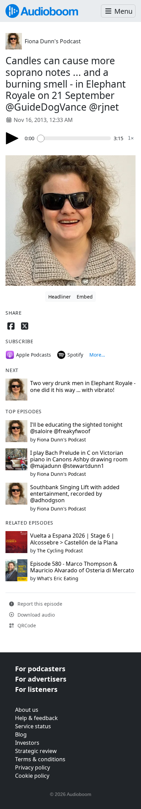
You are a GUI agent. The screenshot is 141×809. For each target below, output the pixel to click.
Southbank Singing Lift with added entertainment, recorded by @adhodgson (74, 493)
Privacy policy (32, 767)
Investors (27, 742)
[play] (12, 138)
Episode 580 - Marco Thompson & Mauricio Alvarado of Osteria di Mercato (82, 567)
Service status (33, 726)
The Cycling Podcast (60, 550)
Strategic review (36, 751)
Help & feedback (36, 718)
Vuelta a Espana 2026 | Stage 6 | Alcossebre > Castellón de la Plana (74, 539)
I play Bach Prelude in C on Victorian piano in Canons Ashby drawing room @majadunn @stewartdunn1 (79, 459)
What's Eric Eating (57, 578)
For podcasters (40, 668)
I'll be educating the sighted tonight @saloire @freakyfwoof (76, 428)
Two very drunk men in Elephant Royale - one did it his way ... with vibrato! (83, 386)
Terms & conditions (40, 759)
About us (26, 710)
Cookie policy (32, 775)
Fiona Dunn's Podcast (53, 41)
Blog (21, 734)
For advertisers (40, 679)
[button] (118, 11)
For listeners (36, 689)
